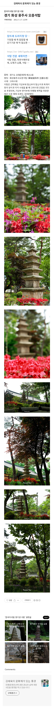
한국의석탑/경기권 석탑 (14, 11)
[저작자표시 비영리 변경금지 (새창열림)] (37, 600)
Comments (10, 669)
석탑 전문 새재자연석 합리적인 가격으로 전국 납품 (18, 56)
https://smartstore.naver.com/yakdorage (24, 31)
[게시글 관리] (18, 600)
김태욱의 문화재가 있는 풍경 (21, 681)
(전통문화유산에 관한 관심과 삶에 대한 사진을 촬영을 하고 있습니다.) (21, 686)
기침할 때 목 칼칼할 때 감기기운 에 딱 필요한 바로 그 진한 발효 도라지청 (18, 41)
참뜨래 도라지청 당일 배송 (18, 35)
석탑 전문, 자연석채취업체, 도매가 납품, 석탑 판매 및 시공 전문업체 (18, 61)
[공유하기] (14, 600)
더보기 (46, 617)
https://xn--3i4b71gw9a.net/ (20, 51)
